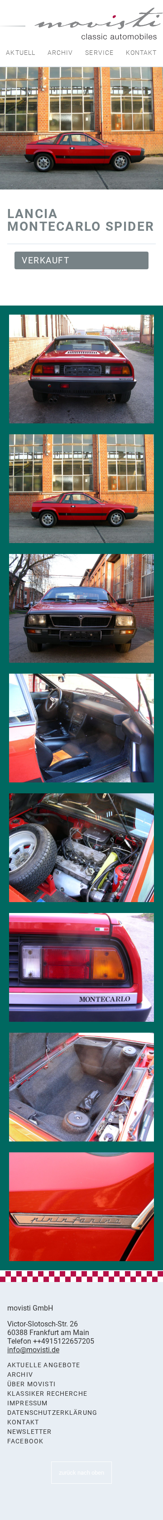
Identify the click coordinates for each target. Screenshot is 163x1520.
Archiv (60, 52)
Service (99, 52)
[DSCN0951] (81, 608)
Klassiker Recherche (47, 1394)
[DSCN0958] (81, 1087)
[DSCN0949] (81, 369)
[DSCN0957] (81, 967)
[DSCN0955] (81, 848)
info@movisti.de (33, 1349)
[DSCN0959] (81, 1207)
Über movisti (31, 1384)
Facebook (25, 1441)
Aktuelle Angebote (44, 1365)
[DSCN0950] (81, 488)
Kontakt (141, 52)
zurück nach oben (81, 1472)
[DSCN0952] (81, 728)
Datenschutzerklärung (52, 1413)
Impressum (27, 1403)
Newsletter (29, 1432)
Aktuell (20, 52)
